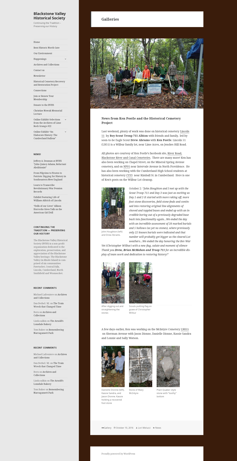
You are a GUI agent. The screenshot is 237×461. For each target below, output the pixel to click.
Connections (40, 90)
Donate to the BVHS (44, 104)
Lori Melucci (144, 427)
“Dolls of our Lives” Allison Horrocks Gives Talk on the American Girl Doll (48, 209)
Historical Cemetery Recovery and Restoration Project (49, 83)
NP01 (126, 166)
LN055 (185, 329)
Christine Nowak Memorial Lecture (48, 112)
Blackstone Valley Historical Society (50, 15)
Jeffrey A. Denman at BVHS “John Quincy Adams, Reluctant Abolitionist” (50, 164)
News (158, 427)
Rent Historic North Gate (47, 47)
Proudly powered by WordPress (118, 453)
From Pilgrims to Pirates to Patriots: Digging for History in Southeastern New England (50, 176)
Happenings (40, 58)
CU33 (129, 175)
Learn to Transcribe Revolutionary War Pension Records (48, 188)
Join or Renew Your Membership (44, 98)
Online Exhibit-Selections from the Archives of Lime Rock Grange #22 (47, 123)
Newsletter (39, 75)
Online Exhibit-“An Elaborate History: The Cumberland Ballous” (45, 135)
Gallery (107, 427)
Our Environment (43, 53)
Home (37, 42)
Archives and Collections (46, 64)
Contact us (39, 70)
